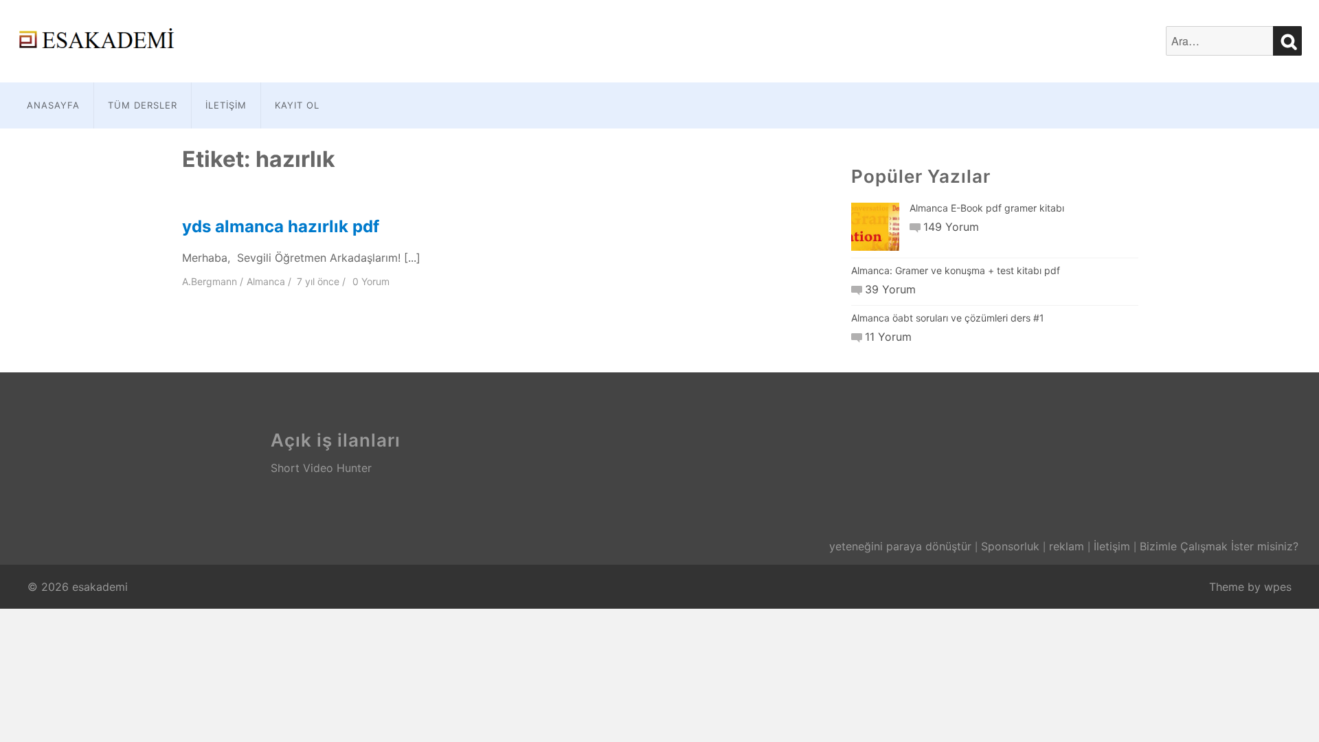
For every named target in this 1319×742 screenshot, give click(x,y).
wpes (1278, 587)
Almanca (266, 281)
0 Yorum (371, 281)
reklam (1066, 546)
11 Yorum (888, 337)
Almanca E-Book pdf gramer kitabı (987, 208)
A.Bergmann (209, 281)
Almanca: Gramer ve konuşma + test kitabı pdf (955, 270)
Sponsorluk (1010, 546)
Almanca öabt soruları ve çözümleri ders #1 (947, 318)
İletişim (226, 105)
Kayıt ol (297, 105)
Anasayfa (53, 105)
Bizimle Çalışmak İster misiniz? (1219, 546)
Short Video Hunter (321, 468)
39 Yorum (890, 289)
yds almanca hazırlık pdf (280, 226)
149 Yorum (951, 227)
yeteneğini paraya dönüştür (900, 546)
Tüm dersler (142, 105)
